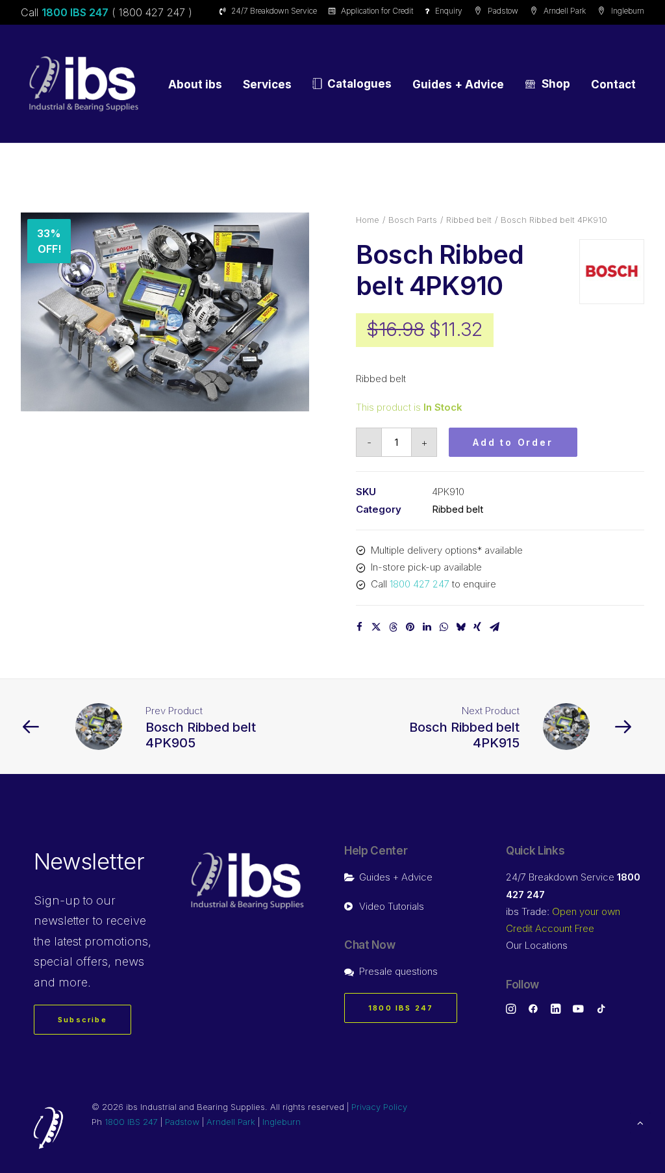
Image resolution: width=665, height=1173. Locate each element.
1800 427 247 (419, 584)
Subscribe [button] (82, 1019)
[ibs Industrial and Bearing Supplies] (84, 84)
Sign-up (57, 900)
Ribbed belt (469, 219)
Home (367, 219)
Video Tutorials (391, 906)
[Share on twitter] (376, 627)
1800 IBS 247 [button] (400, 1007)
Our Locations (537, 945)
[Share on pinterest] (410, 627)
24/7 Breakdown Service (274, 11)
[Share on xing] (477, 627)
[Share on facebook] (359, 627)
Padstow (503, 11)
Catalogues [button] (359, 83)
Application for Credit (377, 11)
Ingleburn (627, 11)
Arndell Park (565, 11)
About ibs (195, 84)
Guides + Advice (458, 84)
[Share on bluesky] (460, 627)
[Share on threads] (393, 627)
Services (267, 84)
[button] (165, 312)
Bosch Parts (412, 219)
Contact (613, 84)
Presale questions (398, 971)
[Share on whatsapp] (443, 627)
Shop (556, 83)
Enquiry (448, 11)
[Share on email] (494, 627)
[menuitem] (270, 10)
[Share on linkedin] (426, 627)
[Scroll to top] (640, 1122)
